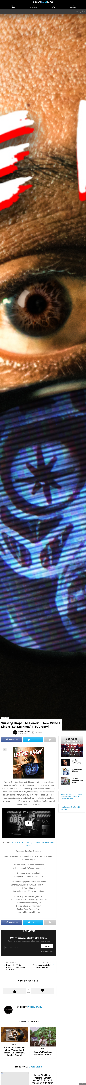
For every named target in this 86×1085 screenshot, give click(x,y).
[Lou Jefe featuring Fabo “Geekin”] (65, 781)
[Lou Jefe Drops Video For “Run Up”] (65, 762)
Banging (73, 7)
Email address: (22, 945)
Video (14, 1044)
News (71, 738)
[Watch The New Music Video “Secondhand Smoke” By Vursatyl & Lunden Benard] (14, 1034)
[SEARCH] (80, 11)
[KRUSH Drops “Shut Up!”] (65, 771)
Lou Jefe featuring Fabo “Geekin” (77, 780)
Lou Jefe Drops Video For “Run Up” (76, 762)
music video (35, 1067)
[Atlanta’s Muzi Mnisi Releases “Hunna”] (43, 1036)
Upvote (14, 991)
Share (5, 749)
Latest (12, 7)
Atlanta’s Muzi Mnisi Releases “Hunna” (43, 1053)
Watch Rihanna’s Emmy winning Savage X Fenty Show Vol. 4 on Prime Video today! (71, 796)
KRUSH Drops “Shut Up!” (77, 770)
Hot (53, 7)
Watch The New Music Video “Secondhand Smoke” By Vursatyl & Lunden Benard (14, 1051)
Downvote (42, 991)
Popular (33, 7)
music (42, 1048)
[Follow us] (77, 11)
